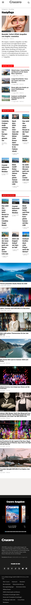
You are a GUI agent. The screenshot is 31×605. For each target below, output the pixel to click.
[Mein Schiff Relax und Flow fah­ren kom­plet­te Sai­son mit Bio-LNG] (15, 160)
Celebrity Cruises (4, 118)
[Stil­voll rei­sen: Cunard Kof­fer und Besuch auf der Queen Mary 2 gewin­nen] (6, 72)
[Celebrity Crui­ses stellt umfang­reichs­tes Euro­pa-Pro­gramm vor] (5, 116)
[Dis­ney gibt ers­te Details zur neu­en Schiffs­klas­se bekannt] (6, 89)
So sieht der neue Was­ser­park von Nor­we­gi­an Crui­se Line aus (25, 172)
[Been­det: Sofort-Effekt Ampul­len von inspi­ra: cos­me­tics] (15, 24)
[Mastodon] (26, 568)
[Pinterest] (11, 568)
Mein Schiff (15, 118)
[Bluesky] (22, 568)
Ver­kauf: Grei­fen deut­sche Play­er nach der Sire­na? (25, 245)
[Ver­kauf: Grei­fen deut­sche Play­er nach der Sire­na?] (25, 234)
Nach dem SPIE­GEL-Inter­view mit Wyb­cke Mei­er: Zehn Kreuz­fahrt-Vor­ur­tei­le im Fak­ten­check (15, 136)
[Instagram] (8, 568)
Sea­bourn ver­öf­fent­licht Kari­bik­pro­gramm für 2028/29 (18, 97)
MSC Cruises (25, 118)
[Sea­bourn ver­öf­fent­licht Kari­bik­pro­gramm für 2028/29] (6, 98)
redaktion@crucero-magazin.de (19, 557)
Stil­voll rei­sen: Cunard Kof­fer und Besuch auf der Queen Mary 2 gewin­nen (20, 71)
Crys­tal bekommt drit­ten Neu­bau (5, 168)
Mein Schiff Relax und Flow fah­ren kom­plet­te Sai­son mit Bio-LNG (15, 174)
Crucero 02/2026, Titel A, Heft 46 (12, 526)
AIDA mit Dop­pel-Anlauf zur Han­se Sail (15, 243)
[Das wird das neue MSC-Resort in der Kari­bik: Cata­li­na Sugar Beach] (25, 116)
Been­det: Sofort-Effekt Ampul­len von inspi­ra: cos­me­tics (14, 35)
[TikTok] (15, 568)
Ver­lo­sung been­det (6, 31)
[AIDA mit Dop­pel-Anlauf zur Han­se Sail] (15, 234)
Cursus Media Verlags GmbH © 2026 (10, 577)
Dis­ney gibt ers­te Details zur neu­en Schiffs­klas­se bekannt (20, 89)
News (24, 161)
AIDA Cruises (15, 235)
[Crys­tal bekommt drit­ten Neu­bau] (5, 160)
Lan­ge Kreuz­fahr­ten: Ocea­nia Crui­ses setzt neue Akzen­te (19, 80)
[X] (19, 568)
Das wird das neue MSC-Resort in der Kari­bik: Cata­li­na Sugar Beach (25, 130)
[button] (5, 531)
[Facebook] (4, 568)
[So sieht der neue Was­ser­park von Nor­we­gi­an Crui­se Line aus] (25, 160)
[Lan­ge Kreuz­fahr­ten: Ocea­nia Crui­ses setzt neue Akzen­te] (6, 81)
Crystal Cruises (3, 162)
